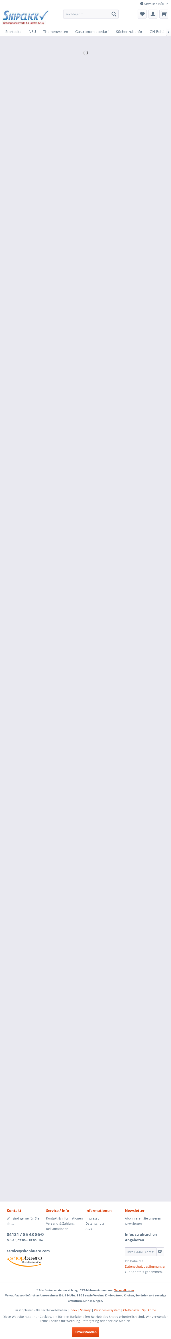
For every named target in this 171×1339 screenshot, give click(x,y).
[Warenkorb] (163, 14)
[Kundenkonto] (153, 14)
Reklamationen (57, 1229)
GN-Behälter (131, 1310)
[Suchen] (114, 14)
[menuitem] (91, 14)
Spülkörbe (149, 1310)
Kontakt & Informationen (64, 1218)
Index (73, 1310)
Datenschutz (95, 1223)
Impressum (94, 1218)
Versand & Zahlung (60, 1223)
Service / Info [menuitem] (154, 4)
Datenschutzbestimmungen (145, 1266)
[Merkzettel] (142, 14)
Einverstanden (86, 1332)
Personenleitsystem (107, 1310)
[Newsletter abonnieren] (160, 1251)
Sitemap (85, 1310)
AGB (89, 1229)
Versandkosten (124, 1290)
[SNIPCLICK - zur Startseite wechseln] (25, 17)
